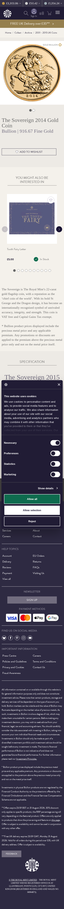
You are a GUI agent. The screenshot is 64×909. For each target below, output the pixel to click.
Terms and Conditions (44, 661)
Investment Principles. (26, 759)
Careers (6, 536)
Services (6, 530)
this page (56, 820)
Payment (7, 573)
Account (7, 556)
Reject (32, 521)
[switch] (55, 453)
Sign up (32, 600)
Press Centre (9, 656)
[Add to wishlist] (50, 200)
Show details (45, 488)
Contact (37, 536)
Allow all (32, 499)
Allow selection (32, 510)
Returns (37, 562)
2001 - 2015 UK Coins (46, 32)
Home (8, 32)
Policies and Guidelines (14, 661)
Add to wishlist (31, 152)
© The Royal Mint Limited (23, 880)
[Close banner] (59, 384)
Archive (28, 32)
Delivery (6, 562)
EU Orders (38, 556)
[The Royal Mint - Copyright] (7, 12)
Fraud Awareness (11, 673)
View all (6, 579)
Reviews (6, 567)
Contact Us (39, 667)
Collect (18, 32)
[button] (58, 12)
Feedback (11, 853)
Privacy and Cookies (13, 667)
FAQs (36, 567)
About (36, 530)
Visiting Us (38, 573)
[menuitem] (26, 13)
